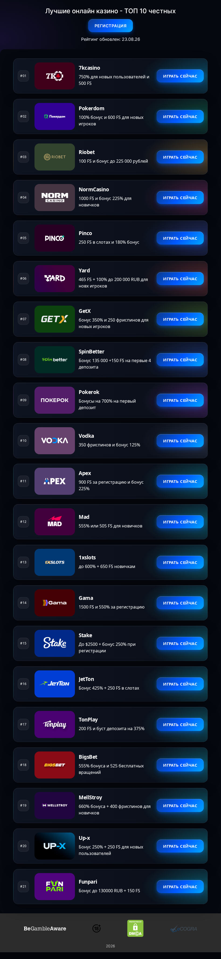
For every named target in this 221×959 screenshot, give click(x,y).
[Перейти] (45, 928)
